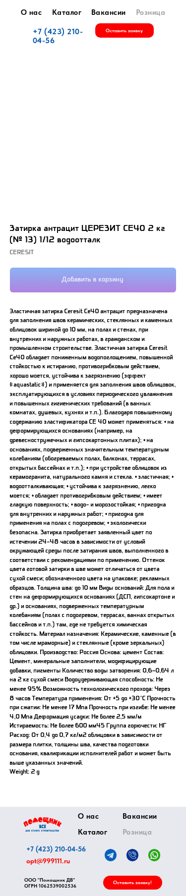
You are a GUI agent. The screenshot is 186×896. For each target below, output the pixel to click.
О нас (31, 12)
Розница (151, 12)
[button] (124, 30)
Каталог (67, 12)
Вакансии (108, 12)
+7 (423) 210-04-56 (58, 36)
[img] (42, 824)
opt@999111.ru (48, 861)
